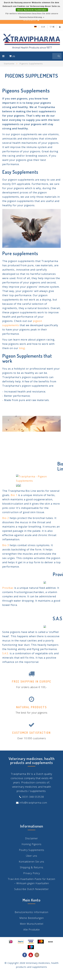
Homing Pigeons (31, 844)
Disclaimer (31, 838)
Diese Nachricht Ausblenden (31, 10)
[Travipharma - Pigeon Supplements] (38, 478)
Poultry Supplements (31, 850)
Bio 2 (5, 518)
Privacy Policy (31, 873)
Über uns (31, 855)
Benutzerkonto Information (31, 912)
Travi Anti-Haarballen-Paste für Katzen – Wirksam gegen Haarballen (31, 881)
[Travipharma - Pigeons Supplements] (31, 228)
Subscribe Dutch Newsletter (31, 889)
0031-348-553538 (33, 797)
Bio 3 (5, 545)
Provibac (7, 588)
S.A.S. (5, 653)
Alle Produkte (31, 929)
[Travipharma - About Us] (31, 428)
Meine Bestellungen (31, 918)
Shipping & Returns (31, 867)
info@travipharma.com (33, 802)
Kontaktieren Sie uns (31, 861)
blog (22, 348)
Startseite (9, 63)
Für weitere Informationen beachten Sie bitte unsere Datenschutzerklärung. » (32, 15)
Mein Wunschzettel (31, 923)
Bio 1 (14, 495)
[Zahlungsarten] (11, 941)
